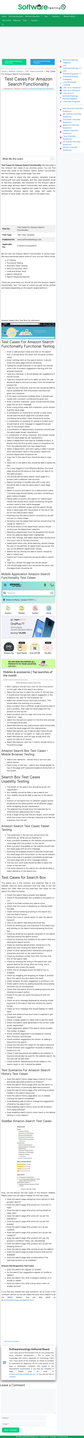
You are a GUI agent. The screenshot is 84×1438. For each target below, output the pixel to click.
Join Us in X (68, 93)
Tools (25, 20)
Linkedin (12, 1377)
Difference (17, 20)
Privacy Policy (63, 1437)
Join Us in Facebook (72, 88)
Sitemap (53, 1437)
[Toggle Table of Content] (51, 159)
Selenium (55, 16)
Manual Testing (69, 16)
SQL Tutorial (6, 20)
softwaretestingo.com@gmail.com (22, 1374)
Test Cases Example (34, 71)
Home (4, 16)
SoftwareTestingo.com (30, 1437)
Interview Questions (32, 16)
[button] (3, 25)
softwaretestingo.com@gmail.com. (19, 1300)
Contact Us (44, 1437)
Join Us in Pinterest (71, 90)
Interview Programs (71, 101)
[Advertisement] (42, 41)
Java (46, 16)
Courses (34, 20)
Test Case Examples (15, 16)
